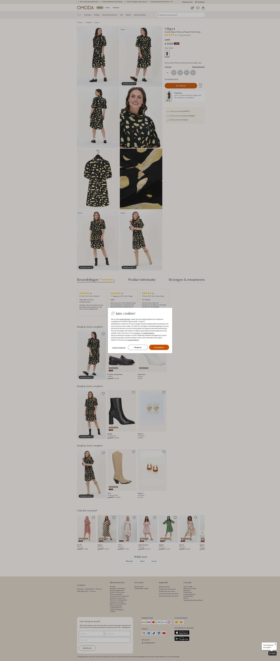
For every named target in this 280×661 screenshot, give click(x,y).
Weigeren (138, 347)
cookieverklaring (148, 333)
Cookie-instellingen (119, 348)
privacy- (137, 333)
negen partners (125, 319)
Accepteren (159, 347)
